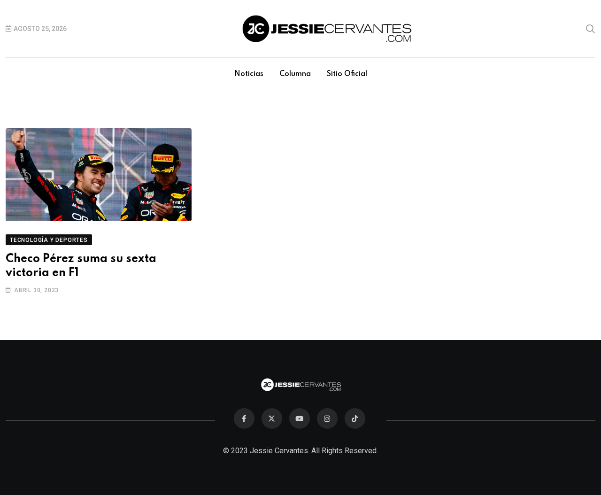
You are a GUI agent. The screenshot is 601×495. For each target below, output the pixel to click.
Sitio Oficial (347, 74)
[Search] (590, 28)
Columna (295, 74)
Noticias (248, 74)
